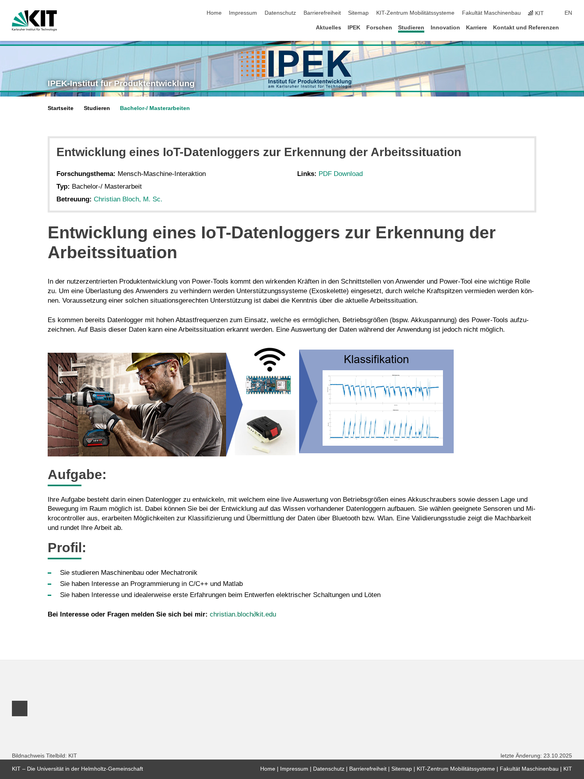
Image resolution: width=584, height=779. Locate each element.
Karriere (476, 28)
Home (214, 13)
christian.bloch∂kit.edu (243, 614)
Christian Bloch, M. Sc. (128, 199)
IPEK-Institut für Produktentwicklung (121, 83)
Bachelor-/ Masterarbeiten (155, 108)
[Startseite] (569, 27)
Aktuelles (328, 28)
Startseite (60, 108)
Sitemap (358, 13)
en (568, 13)
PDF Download (341, 174)
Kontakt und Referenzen (526, 28)
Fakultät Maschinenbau (491, 13)
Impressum (243, 13)
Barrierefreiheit (322, 13)
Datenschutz (280, 13)
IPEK (354, 28)
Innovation (445, 28)
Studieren (411, 28)
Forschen (379, 28)
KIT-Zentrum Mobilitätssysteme (415, 13)
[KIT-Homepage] (34, 20)
